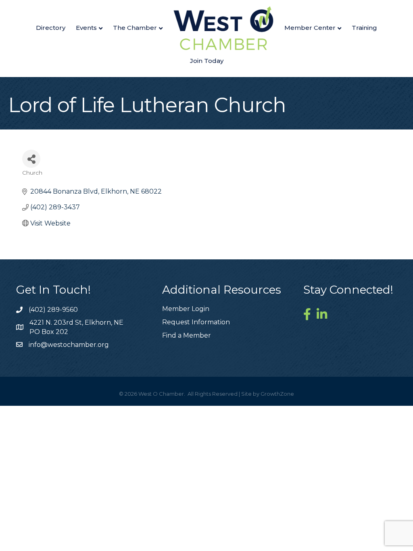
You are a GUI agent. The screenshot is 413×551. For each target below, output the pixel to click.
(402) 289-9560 (53, 309)
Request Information (196, 322)
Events (86, 27)
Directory (50, 27)
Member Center (310, 27)
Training (364, 27)
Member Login (185, 309)
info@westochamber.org (69, 345)
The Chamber (135, 27)
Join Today (206, 61)
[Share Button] (31, 159)
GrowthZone (277, 393)
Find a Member (186, 335)
